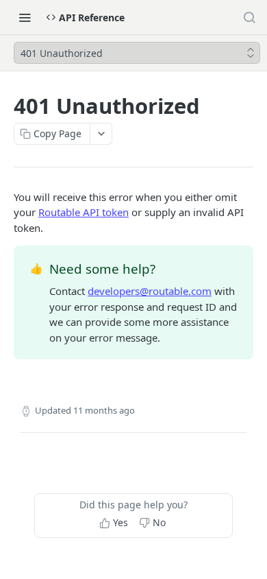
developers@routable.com (150, 291)
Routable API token (83, 212)
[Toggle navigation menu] (25, 17)
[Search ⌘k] (249, 17)
